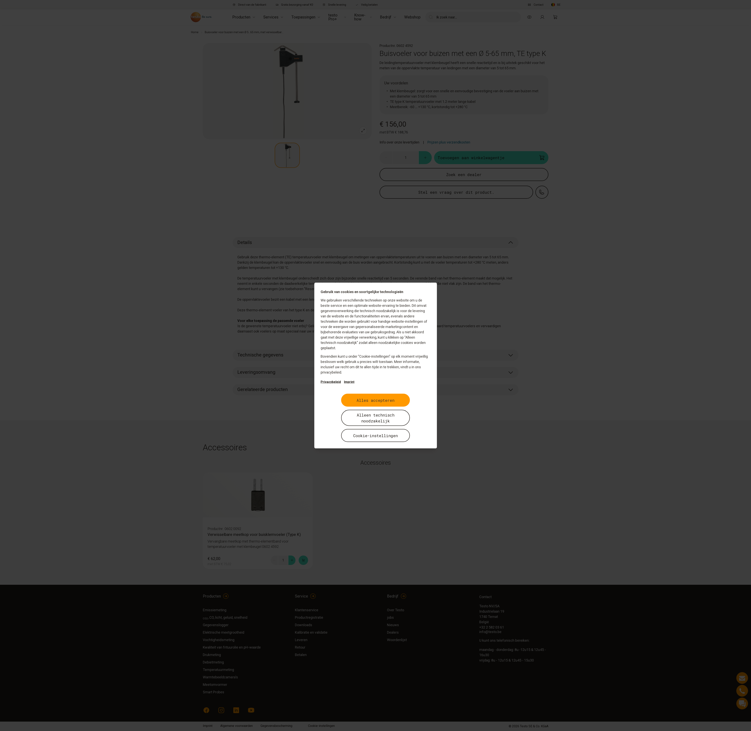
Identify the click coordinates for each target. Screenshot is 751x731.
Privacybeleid (331, 382)
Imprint (349, 382)
